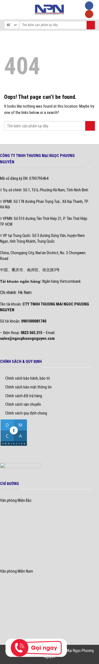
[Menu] (7, 9)
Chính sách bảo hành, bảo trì (27, 378)
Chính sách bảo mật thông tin (28, 387)
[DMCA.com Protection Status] (14, 432)
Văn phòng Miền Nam (16, 571)
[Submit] (91, 25)
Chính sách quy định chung (26, 413)
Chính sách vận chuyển (23, 404)
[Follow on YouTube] (89, 14)
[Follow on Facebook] (89, 5)
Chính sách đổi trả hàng (23, 396)
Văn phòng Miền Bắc (16, 500)
